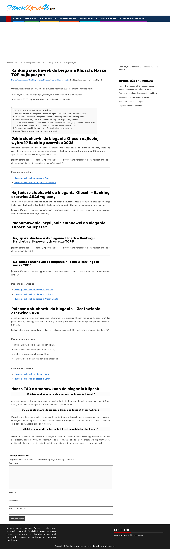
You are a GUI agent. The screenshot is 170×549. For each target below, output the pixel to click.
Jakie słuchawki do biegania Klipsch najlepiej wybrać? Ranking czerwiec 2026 (50, 114)
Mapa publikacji (88, 19)
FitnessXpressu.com (19, 80)
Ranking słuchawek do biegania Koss (32, 178)
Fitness (17, 19)
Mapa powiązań (120, 535)
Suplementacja (48, 19)
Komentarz (14, 463)
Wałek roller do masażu (140, 97)
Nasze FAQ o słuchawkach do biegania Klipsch (36, 131)
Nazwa (12, 493)
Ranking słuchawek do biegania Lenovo (33, 379)
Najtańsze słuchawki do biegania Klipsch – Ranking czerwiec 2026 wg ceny (49, 117)
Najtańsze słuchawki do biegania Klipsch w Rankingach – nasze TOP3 (47, 125)
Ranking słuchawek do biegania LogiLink (33, 290)
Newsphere (97, 546)
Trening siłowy (68, 19)
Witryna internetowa (17, 509)
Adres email (14, 501)
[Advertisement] (85, 40)
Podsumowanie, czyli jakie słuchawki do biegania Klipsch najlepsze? (46, 120)
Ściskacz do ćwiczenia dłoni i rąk (143, 93)
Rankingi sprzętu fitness (39, 80)
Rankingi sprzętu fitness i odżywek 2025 (122, 19)
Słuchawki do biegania (59, 80)
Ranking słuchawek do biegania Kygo (32, 374)
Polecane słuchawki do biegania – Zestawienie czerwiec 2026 (43, 128)
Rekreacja (30, 19)
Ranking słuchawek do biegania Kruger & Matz (36, 299)
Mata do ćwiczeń (134, 106)
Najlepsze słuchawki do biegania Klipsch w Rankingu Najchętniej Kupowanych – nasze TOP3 (57, 123)
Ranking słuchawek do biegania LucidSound (35, 182)
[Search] (162, 18)
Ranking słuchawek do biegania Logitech (33, 294)
